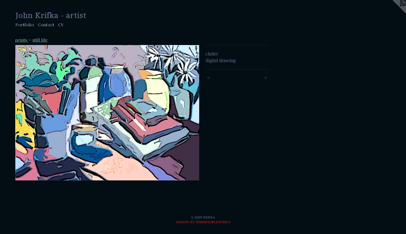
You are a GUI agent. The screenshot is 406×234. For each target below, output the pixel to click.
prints (22, 40)
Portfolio (24, 25)
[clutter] (107, 112)
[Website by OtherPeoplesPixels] (393, 12)
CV (61, 25)
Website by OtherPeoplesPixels (203, 222)
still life (40, 40)
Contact (46, 25)
